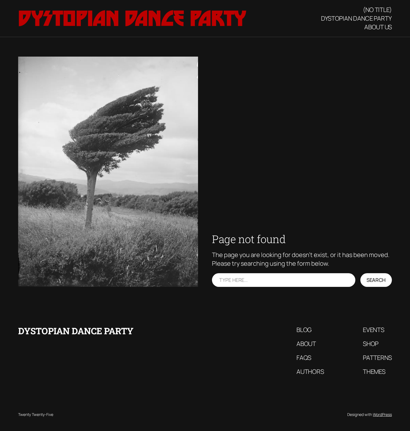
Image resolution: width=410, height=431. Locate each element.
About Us (378, 27)
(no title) (377, 10)
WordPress (382, 414)
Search (376, 280)
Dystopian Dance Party (132, 18)
